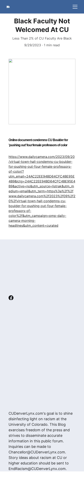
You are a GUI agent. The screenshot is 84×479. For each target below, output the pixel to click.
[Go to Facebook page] (11, 297)
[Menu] (75, 7)
